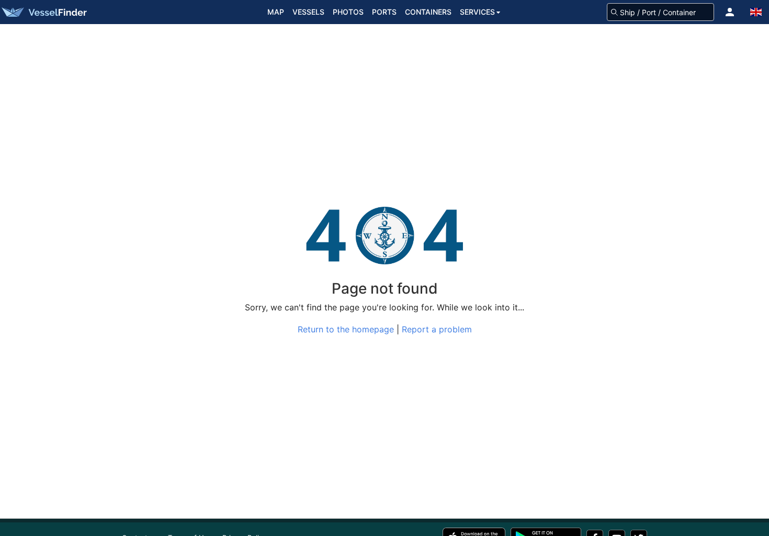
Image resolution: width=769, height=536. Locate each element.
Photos (348, 11)
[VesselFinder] (43, 12)
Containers (428, 11)
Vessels (308, 11)
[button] (730, 12)
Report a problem (437, 329)
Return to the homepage (346, 329)
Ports (384, 11)
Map (275, 11)
